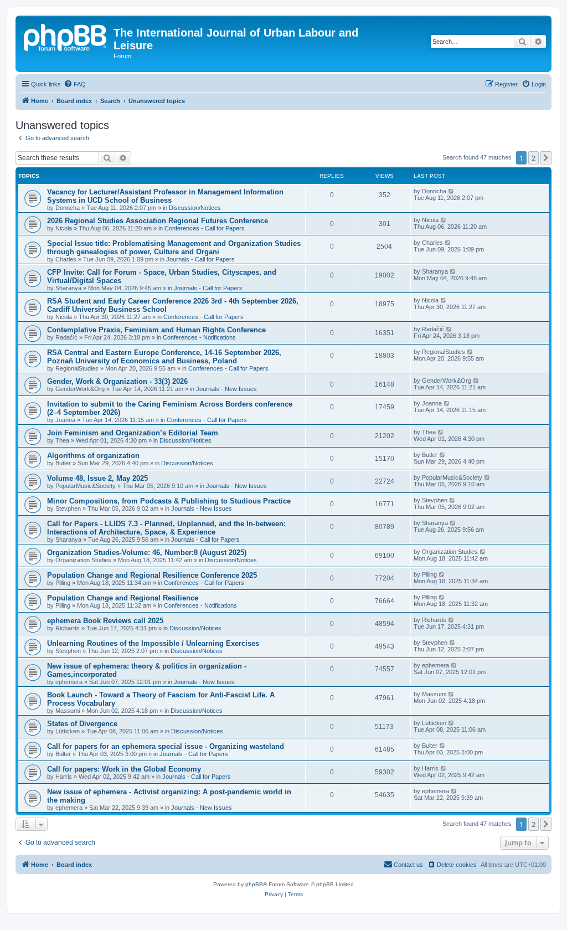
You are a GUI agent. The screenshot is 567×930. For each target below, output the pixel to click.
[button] (545, 158)
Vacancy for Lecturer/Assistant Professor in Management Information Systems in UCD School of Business (165, 196)
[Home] (66, 36)
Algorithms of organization (93, 455)
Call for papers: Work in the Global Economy (124, 769)
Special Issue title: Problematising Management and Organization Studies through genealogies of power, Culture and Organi (174, 247)
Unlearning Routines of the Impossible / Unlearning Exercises (153, 643)
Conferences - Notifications (199, 337)
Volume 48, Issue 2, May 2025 (97, 478)
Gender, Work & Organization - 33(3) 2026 (117, 381)
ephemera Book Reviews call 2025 (105, 620)
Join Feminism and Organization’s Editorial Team (132, 433)
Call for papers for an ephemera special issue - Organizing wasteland (165, 746)
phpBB (254, 884)
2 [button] (533, 158)
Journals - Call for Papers (200, 259)
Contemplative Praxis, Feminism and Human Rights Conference (156, 330)
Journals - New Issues (226, 389)
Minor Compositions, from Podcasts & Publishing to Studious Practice (169, 501)
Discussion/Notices (195, 207)
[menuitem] (75, 84)
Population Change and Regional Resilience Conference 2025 (152, 575)
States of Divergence (82, 724)
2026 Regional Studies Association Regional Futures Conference (157, 221)
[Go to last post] (451, 191)
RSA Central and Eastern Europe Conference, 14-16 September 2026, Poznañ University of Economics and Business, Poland (164, 356)
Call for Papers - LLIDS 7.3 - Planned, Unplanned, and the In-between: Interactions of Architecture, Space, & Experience (166, 528)
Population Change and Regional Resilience (122, 598)
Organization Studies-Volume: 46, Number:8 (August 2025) (146, 552)
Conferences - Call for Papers (204, 228)
